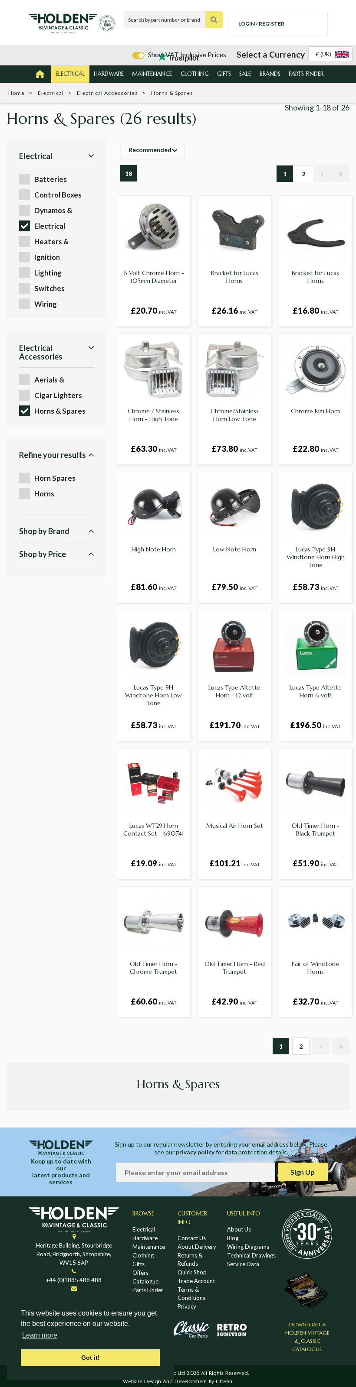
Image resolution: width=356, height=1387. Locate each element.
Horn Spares (55, 478)
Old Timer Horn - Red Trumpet (234, 967)
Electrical (70, 74)
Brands (270, 74)
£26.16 (234, 310)
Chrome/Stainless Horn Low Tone (235, 415)
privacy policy (195, 1152)
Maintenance (152, 74)
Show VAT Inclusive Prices (187, 54)
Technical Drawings (251, 1255)
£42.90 (234, 1001)
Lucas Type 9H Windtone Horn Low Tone (153, 695)
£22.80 (316, 449)
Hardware (109, 74)
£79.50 (234, 587)
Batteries (50, 179)
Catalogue (145, 1281)
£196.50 (315, 725)
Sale (245, 74)
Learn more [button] (39, 1335)
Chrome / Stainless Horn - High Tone (153, 415)
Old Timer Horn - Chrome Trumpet (154, 967)
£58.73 (316, 587)
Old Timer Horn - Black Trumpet (316, 829)
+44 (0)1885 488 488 (74, 1280)
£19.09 (154, 863)
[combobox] (330, 54)
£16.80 (316, 310)
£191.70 (234, 725)
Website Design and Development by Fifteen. (178, 1381)
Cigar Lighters (58, 395)
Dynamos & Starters (53, 211)
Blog (232, 1238)
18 (128, 173)
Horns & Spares (60, 410)
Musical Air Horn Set (234, 826)
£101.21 (234, 863)
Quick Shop (192, 1272)
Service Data (243, 1264)
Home (16, 93)
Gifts (224, 74)
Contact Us (192, 1238)
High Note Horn (154, 549)
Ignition (47, 257)
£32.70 (316, 1001)
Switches (49, 288)
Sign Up (302, 1172)
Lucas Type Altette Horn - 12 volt (234, 691)
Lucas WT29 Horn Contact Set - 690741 (153, 829)
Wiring (45, 303)
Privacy (187, 1306)
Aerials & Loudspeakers (57, 380)
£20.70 (154, 310)
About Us (239, 1229)
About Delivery (197, 1246)
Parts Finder (306, 74)
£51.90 (316, 863)
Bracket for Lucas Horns (234, 277)
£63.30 (154, 449)
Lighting (48, 272)
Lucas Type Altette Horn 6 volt (316, 691)
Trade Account (196, 1280)
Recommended (150, 149)
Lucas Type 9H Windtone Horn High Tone (316, 557)
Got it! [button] (90, 1357)
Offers (140, 1272)
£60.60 (154, 1001)
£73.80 (234, 449)
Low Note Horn (234, 549)
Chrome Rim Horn (315, 411)
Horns (44, 493)
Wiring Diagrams (248, 1246)
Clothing (195, 74)
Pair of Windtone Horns (315, 967)
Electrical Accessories (107, 93)
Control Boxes (58, 194)
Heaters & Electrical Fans (58, 242)
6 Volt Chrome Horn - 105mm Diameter (153, 277)
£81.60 (154, 587)
